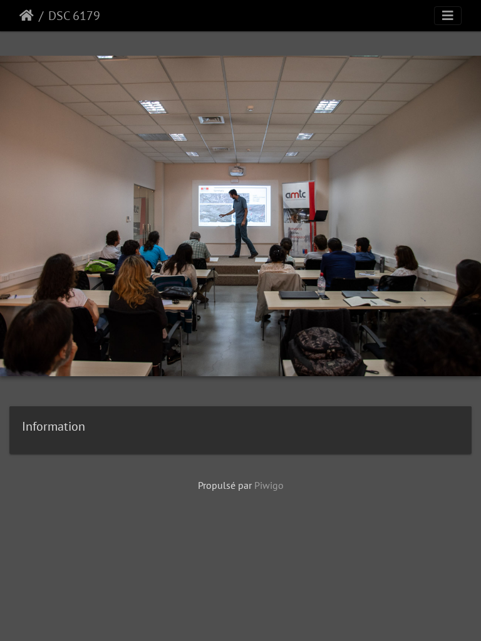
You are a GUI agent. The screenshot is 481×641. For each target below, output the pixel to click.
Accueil (26, 15)
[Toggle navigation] (448, 15)
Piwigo (269, 485)
